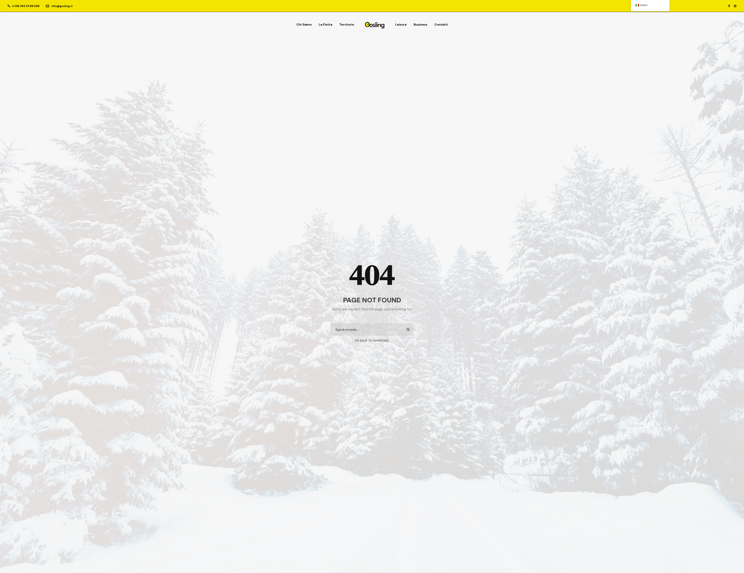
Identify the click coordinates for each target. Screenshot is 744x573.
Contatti (441, 24)
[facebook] (729, 6)
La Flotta (325, 24)
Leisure (401, 24)
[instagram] (735, 6)
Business (420, 24)
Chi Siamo (304, 24)
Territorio (346, 24)
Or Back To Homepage (372, 340)
